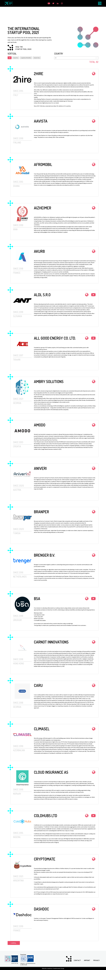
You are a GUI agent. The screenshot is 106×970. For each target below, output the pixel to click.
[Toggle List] (96, 58)
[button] (10, 57)
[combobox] (74, 58)
